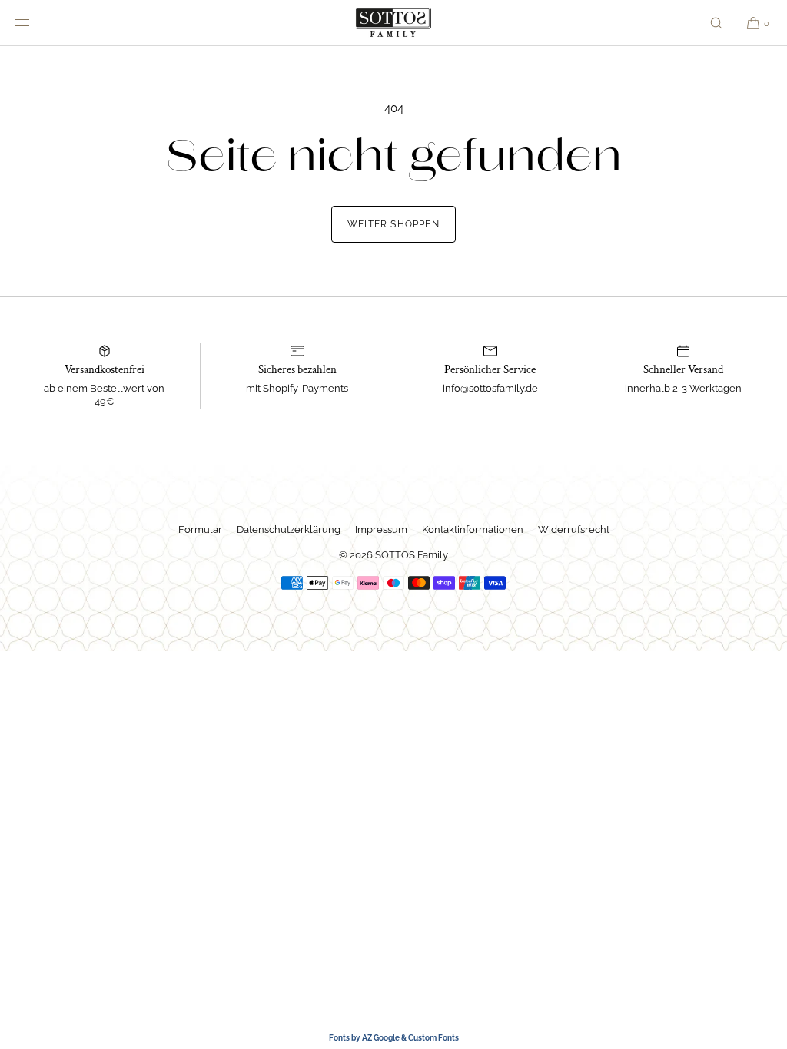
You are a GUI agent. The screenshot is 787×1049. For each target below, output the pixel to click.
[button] (716, 22)
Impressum (381, 529)
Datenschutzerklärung (288, 529)
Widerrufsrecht (573, 529)
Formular (200, 529)
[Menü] (33, 22)
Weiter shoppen (393, 224)
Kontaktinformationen (472, 529)
